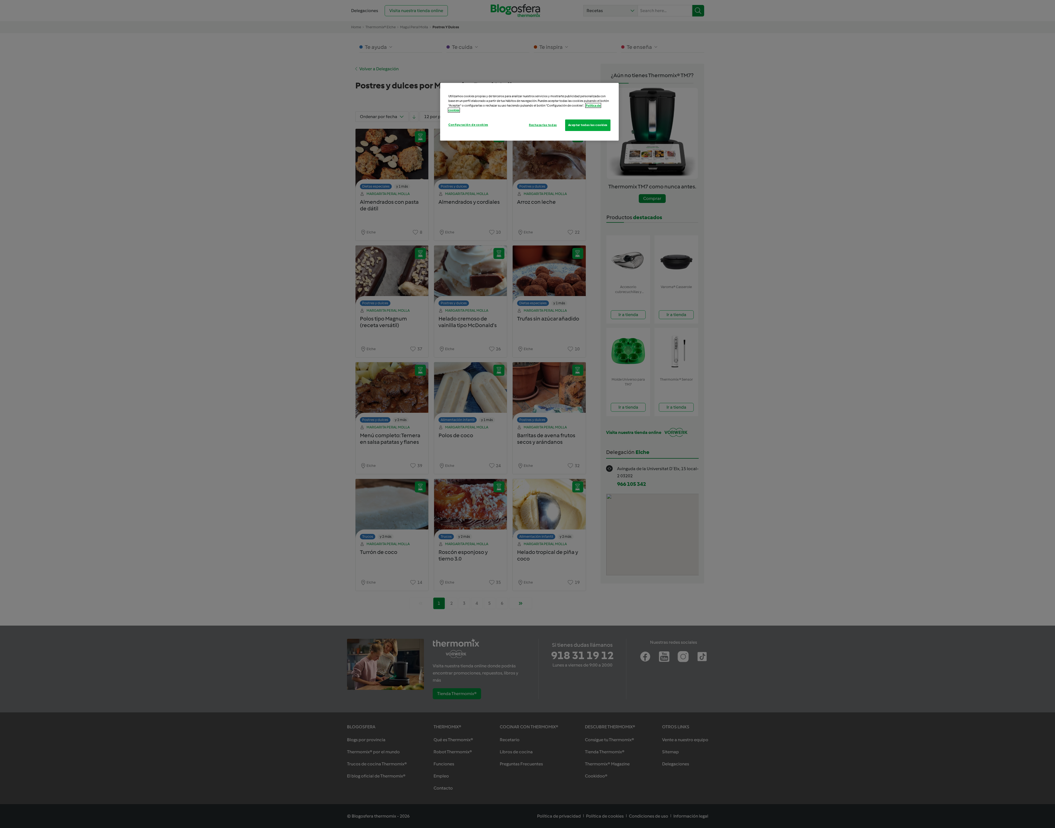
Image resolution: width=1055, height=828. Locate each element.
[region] (529, 112)
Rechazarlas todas (543, 125)
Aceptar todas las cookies (587, 125)
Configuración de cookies (468, 125)
